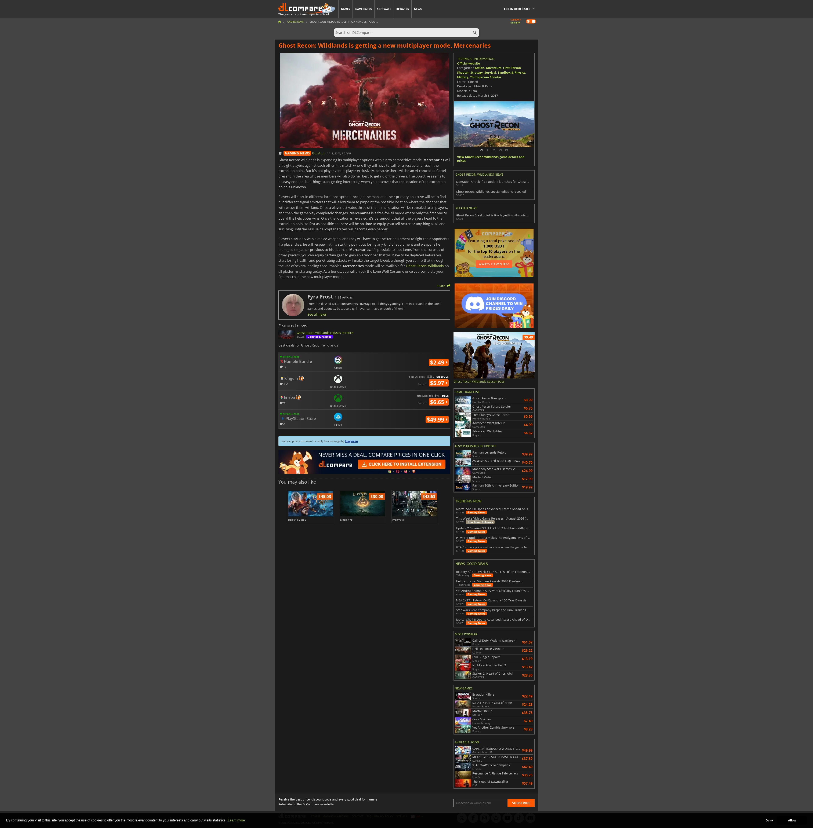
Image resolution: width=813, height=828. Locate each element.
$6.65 (438, 402)
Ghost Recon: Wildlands (425, 266)
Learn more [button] (236, 820)
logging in (351, 441)
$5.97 (438, 382)
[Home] (279, 21)
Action (479, 68)
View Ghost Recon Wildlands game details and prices (490, 158)
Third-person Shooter (485, 77)
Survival (490, 72)
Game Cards (363, 9)
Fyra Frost (318, 153)
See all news (317, 314)
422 (285, 383)
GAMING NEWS (297, 153)
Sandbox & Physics (511, 72)
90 (284, 402)
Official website (468, 63)
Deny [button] (769, 820)
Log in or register (517, 9)
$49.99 (436, 419)
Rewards (402, 9)
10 (284, 366)
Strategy (476, 72)
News (418, 9)
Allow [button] (792, 820)
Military (462, 77)
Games (345, 9)
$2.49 (438, 362)
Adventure (493, 68)
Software (384, 9)
